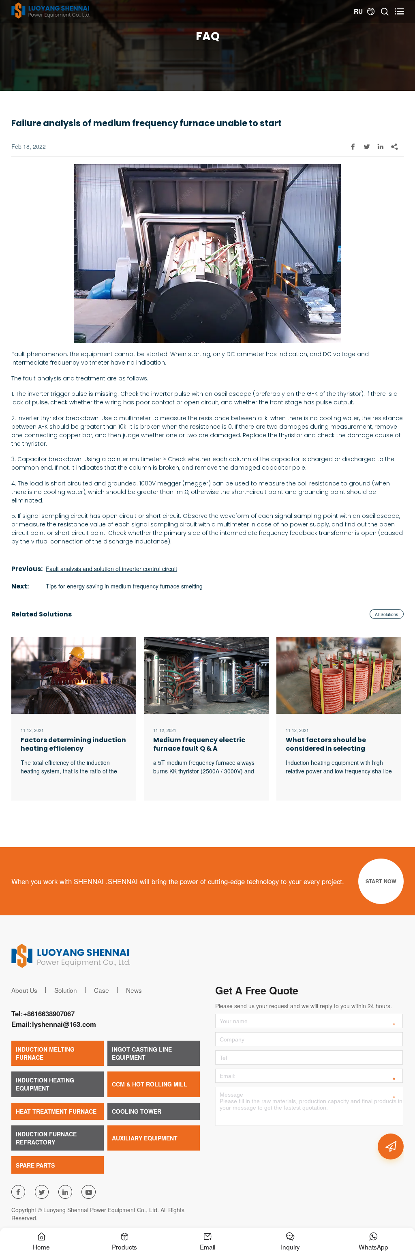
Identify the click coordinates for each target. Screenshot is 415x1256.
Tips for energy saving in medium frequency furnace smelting (124, 586)
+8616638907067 (49, 1013)
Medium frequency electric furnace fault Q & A (199, 744)
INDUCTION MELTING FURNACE (45, 1053)
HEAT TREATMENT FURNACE (56, 1111)
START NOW (381, 881)
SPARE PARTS (35, 1165)
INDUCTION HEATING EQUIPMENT (45, 1084)
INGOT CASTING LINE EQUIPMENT (142, 1053)
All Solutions (386, 614)
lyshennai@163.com (64, 1024)
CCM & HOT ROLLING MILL (149, 1084)
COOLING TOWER (136, 1111)
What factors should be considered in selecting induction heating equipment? (338, 744)
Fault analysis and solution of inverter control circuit (111, 569)
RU (358, 11)
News (134, 989)
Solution (65, 989)
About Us (24, 989)
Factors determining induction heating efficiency (73, 744)
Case (101, 989)
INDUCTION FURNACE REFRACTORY (46, 1138)
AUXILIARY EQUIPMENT (145, 1138)
